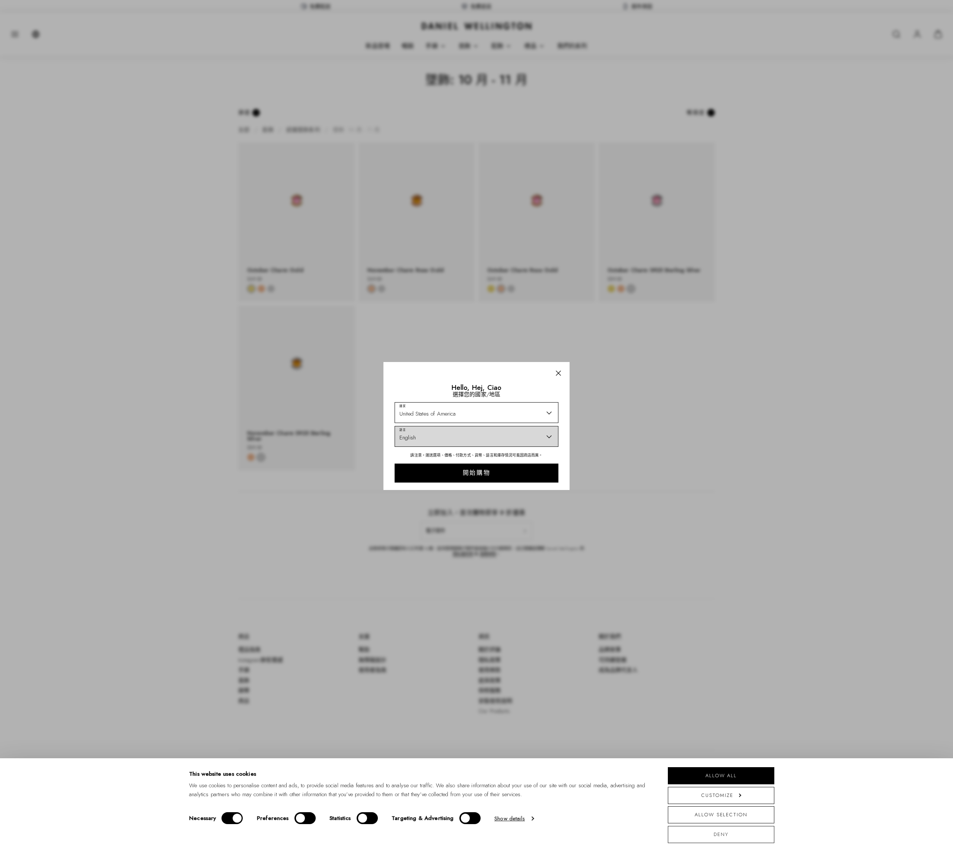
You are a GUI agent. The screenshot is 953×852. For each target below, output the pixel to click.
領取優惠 (530, 462)
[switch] (305, 818)
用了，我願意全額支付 (529, 485)
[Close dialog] (606, 334)
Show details (509, 818)
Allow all (721, 775)
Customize (717, 795)
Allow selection (721, 814)
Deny (721, 834)
